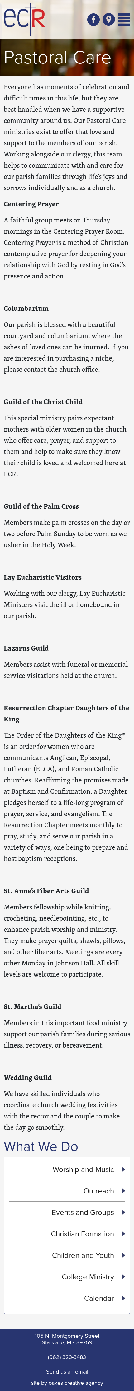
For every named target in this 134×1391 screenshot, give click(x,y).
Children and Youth (84, 1255)
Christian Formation (83, 1233)
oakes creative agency (76, 1383)
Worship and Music (84, 1169)
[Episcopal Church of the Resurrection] (24, 19)
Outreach (100, 1190)
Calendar (100, 1298)
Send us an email (67, 1371)
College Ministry (89, 1276)
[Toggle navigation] (124, 19)
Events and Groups (84, 1212)
